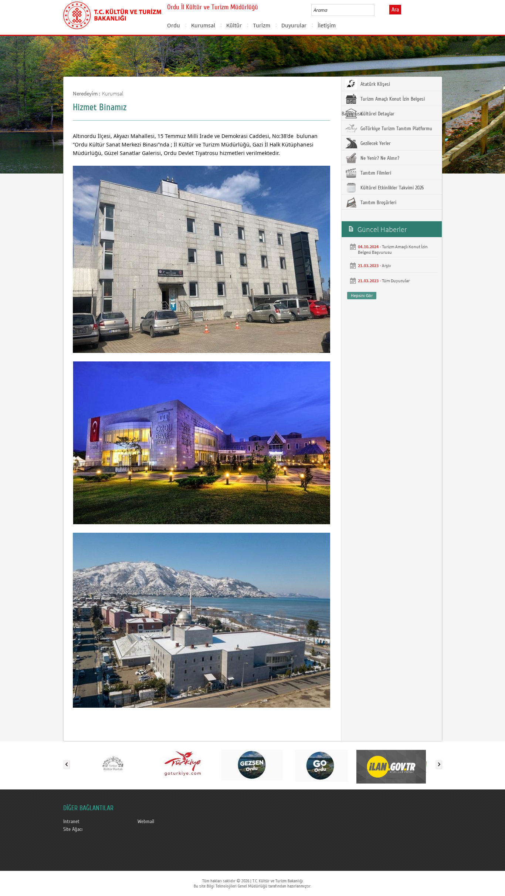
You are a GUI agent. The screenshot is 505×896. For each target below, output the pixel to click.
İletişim (327, 25)
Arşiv (386, 265)
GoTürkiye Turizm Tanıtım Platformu (395, 129)
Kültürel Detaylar (376, 114)
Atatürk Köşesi (374, 84)
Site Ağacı (72, 829)
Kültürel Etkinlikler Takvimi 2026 (391, 188)
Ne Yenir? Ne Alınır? (379, 158)
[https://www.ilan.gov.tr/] (391, 763)
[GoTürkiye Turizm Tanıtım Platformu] (182, 763)
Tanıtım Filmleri (375, 173)
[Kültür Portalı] (112, 763)
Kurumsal (203, 25)
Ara (395, 9)
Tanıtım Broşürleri (377, 203)
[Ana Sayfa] (112, 14)
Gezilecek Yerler (375, 143)
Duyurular (293, 25)
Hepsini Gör (362, 295)
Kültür (234, 25)
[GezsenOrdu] (252, 763)
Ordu (173, 25)
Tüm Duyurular (396, 280)
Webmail (146, 822)
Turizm (261, 25)
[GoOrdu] (321, 763)
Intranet (71, 822)
